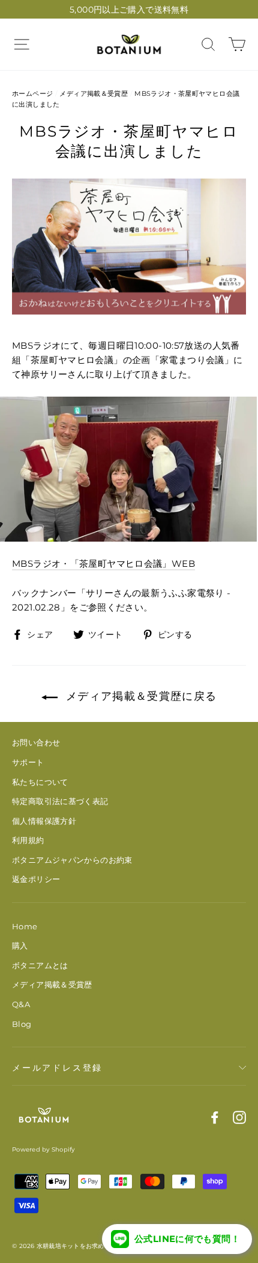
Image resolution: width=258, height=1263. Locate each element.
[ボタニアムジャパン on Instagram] (239, 1117)
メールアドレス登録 (57, 1067)
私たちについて (40, 782)
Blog (22, 1024)
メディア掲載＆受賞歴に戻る (139, 696)
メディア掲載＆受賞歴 (93, 93)
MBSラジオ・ (103, 563)
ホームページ (32, 93)
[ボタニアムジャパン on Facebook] (214, 1117)
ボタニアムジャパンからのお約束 (72, 860)
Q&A (21, 1004)
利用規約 (28, 840)
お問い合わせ (36, 742)
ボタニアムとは (40, 965)
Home (25, 926)
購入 (20, 945)
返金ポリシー (36, 879)
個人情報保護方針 (44, 821)
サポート (28, 762)
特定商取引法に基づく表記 (60, 801)
